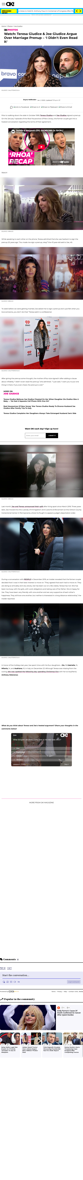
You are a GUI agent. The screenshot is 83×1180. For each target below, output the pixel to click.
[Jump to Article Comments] (11, 107)
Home (4, 26)
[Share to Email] (65, 107)
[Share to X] (35, 107)
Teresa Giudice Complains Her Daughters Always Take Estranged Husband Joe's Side (40, 413)
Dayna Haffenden (29, 100)
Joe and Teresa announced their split (27, 506)
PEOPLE (27, 579)
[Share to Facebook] (21, 107)
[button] (3, 4)
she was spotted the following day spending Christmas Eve (33, 672)
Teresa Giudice (46, 115)
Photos (10, 26)
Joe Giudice (18, 26)
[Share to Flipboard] (49, 107)
